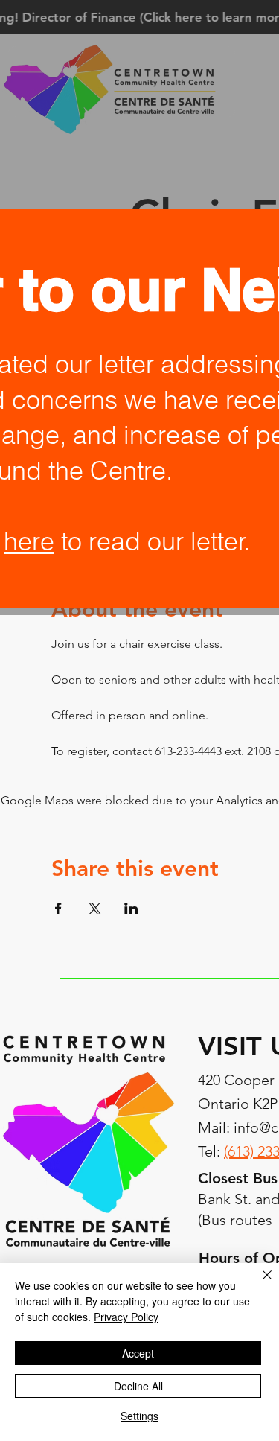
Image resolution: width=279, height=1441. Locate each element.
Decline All (138, 1385)
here (29, 541)
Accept (138, 1353)
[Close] (258, 1284)
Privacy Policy (126, 1316)
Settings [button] (139, 1415)
